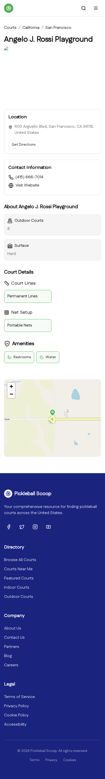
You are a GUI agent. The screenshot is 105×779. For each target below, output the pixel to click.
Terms (34, 760)
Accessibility (15, 724)
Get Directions (23, 144)
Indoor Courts (16, 587)
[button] (52, 412)
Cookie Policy (16, 715)
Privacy (51, 760)
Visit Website (27, 185)
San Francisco (58, 28)
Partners (11, 647)
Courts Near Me (18, 569)
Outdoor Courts (18, 597)
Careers (11, 665)
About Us (12, 628)
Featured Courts (19, 578)
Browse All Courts (20, 560)
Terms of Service (19, 697)
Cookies (69, 760)
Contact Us (14, 638)
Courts (10, 28)
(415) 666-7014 (29, 177)
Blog (8, 656)
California (31, 28)
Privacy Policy (16, 706)
